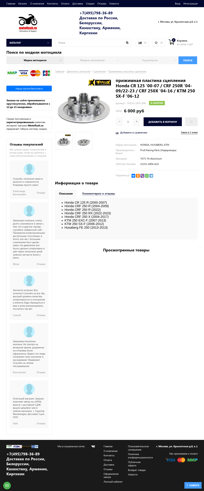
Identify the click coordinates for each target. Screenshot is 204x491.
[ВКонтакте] (133, 176)
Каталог (22, 3)
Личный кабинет (113, 481)
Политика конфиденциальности (140, 455)
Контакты (52, 3)
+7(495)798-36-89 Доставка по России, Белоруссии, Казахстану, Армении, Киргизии (100, 22)
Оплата (65, 3)
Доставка (77, 3)
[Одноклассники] (138, 176)
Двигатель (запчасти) (78, 71)
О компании (37, 3)
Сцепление (99, 71)
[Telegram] (151, 176)
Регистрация (190, 3)
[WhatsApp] (147, 176)
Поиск (187, 60)
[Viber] (142, 176)
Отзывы (101, 3)
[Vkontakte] (93, 446)
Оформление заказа (111, 475)
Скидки (90, 3)
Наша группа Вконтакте (29, 88)
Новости (114, 3)
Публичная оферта (134, 463)
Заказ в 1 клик (189, 132)
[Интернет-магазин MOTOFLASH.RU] (21, 22)
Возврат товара (137, 470)
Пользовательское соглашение (138, 448)
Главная (10, 3)
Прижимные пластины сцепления (127, 71)
